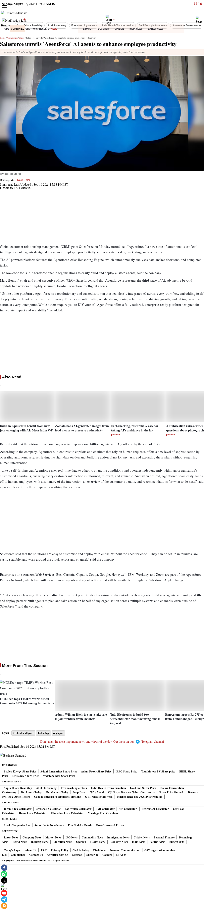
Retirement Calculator (155, 809)
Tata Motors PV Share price (158, 771)
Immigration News (118, 837)
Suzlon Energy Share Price (20, 771)
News (54, 29)
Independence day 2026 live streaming (139, 797)
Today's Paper (12, 850)
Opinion (119, 29)
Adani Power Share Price (96, 771)
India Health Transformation (108, 788)
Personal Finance (164, 837)
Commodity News (92, 837)
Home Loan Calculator (33, 813)
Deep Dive (79, 792)
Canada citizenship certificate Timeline (57, 797)
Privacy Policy (59, 850)
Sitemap (77, 855)
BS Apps (121, 855)
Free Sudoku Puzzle (80, 825)
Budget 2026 (176, 842)
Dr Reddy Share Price (25, 776)
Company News (32, 837)
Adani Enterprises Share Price (58, 771)
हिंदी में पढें (198, 4)
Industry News (39, 842)
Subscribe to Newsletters (49, 825)
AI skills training (46, 788)
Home (6, 29)
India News (135, 29)
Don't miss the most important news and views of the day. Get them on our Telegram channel (102, 741)
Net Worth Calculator (78, 809)
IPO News (71, 837)
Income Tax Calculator (17, 809)
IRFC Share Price (126, 771)
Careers (107, 855)
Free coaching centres (74, 788)
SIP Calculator (128, 809)
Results (44, 29)
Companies (17, 29)
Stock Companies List (17, 825)
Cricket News (142, 837)
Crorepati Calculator (48, 809)
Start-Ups (32, 29)
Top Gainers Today (57, 792)
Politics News (157, 842)
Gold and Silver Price (143, 788)
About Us (30, 850)
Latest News (155, 29)
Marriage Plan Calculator (103, 813)
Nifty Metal (97, 792)
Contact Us (36, 855)
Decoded (103, 29)
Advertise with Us (57, 855)
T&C (44, 850)
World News (19, 842)
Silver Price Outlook (171, 792)
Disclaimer (99, 850)
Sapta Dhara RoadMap (18, 788)
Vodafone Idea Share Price (59, 776)
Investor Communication (125, 850)
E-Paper (87, 29)
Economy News (119, 842)
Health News (97, 842)
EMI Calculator (105, 809)
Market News (53, 837)
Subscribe (92, 855)
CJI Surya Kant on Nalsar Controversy (131, 792)
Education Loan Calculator (67, 813)
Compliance (18, 855)
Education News (62, 842)
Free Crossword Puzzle (110, 825)
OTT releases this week (99, 797)
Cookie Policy (81, 850)
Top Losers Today (31, 792)
